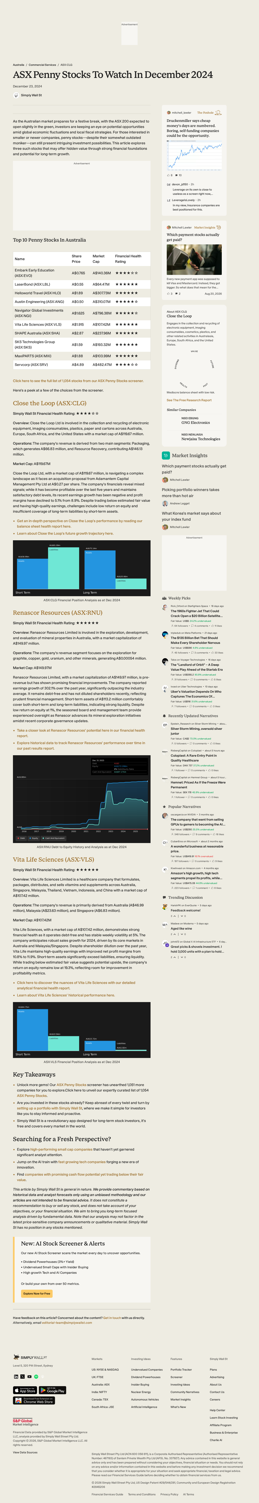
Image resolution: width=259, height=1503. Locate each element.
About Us (216, 1384)
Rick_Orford (177, 606)
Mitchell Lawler (180, 480)
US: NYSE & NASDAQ (105, 1369)
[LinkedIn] (16, 1377)
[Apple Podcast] (42, 1377)
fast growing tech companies (82, 1162)
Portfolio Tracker (181, 1369)
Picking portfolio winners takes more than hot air (190, 492)
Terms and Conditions (142, 1494)
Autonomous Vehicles (145, 1399)
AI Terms (188, 1494)
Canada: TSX (100, 1399)
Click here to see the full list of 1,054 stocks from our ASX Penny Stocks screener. (78, 381)
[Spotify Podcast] (36, 1377)
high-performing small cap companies (61, 1149)
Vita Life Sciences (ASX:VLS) (53, 859)
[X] (22, 1376)
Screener (177, 1377)
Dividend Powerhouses (145, 1377)
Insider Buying (140, 1384)
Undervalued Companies (147, 1369)
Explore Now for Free (36, 1293)
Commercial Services (42, 65)
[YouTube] (29, 1377)
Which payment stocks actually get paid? (194, 469)
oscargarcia (177, 814)
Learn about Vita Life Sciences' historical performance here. (66, 995)
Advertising (217, 1377)
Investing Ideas (180, 1384)
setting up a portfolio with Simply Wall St (49, 1108)
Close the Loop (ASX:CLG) (49, 403)
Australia (18, 65)
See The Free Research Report (189, 400)
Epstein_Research (181, 723)
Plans (213, 1369)
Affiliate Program (220, 1425)
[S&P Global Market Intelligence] (25, 1422)
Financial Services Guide (107, 1494)
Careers (215, 1399)
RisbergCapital (179, 750)
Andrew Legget (180, 503)
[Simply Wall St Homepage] (30, 1357)
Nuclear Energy (141, 1392)
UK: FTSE (97, 1377)
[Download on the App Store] (25, 1390)
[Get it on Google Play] (52, 1390)
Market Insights (181, 1399)
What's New (178, 1407)
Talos (173, 659)
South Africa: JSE (103, 1407)
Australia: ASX (101, 1384)
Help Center (217, 1410)
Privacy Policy (169, 1494)
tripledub (176, 633)
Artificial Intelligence (144, 1407)
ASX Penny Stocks (71, 1085)
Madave (175, 923)
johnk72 (175, 941)
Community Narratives (185, 1392)
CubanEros (177, 841)
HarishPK (176, 905)
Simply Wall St (31, 95)
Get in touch (112, 1318)
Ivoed (174, 686)
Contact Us (217, 1392)
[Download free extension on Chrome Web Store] (34, 1400)
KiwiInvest (176, 868)
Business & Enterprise (224, 1432)
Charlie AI (216, 1440)
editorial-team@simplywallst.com (67, 1323)
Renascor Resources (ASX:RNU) (57, 612)
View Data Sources (25, 1452)
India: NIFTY (99, 1392)
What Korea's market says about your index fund (191, 516)
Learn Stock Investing (224, 1417)
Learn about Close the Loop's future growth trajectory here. (65, 533)
